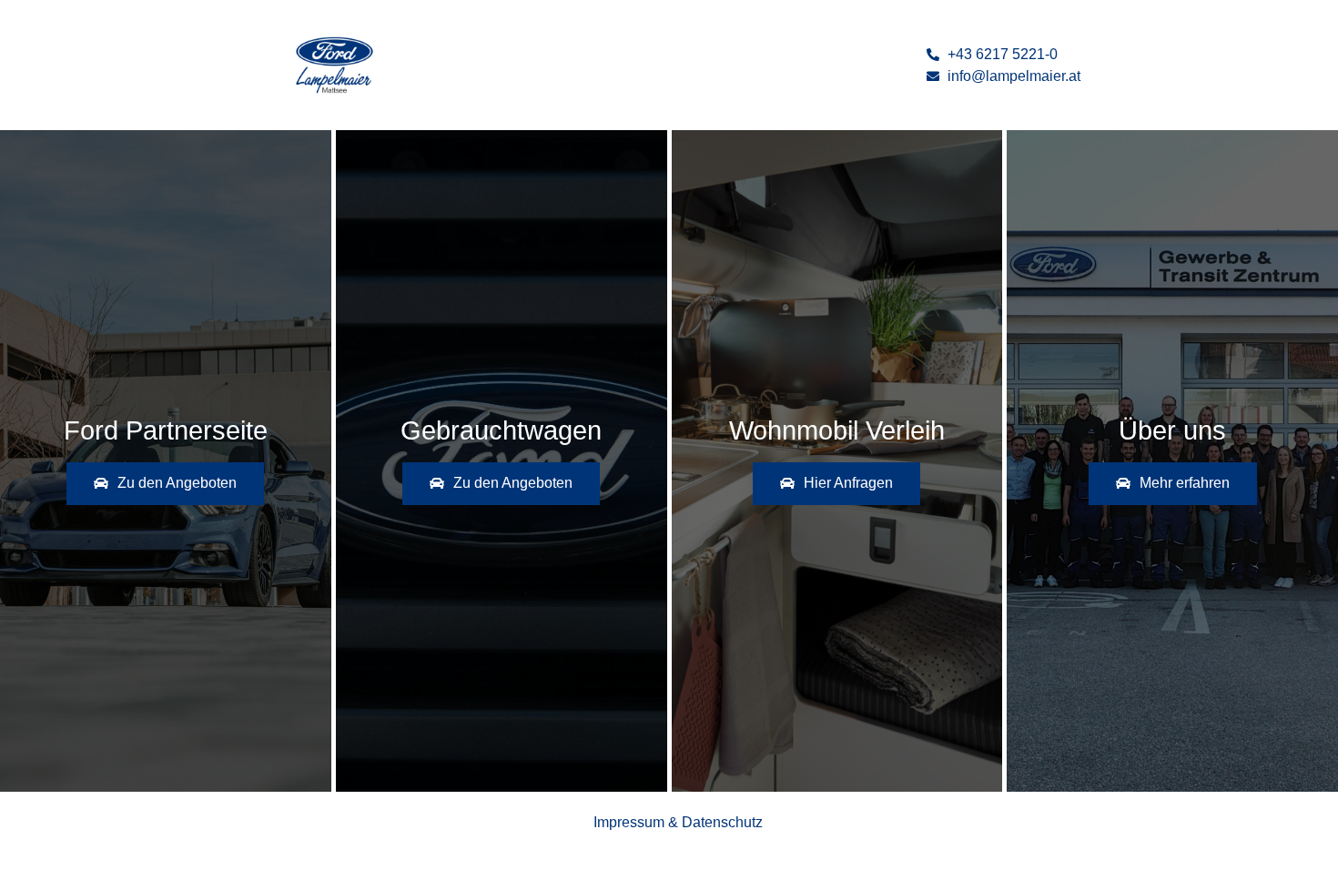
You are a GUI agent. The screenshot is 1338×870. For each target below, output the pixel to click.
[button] (165, 483)
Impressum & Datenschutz (678, 822)
